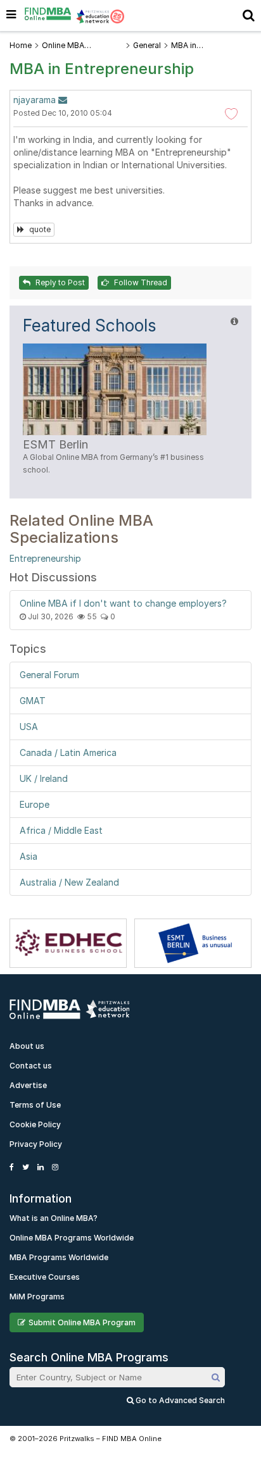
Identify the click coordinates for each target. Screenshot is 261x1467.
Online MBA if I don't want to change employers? (123, 603)
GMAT (33, 700)
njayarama (34, 99)
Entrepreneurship (45, 558)
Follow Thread (139, 282)
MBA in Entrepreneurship (202, 45)
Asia (28, 856)
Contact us (31, 1065)
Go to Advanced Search (179, 1400)
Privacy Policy (36, 1144)
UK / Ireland (44, 778)
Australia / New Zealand (69, 882)
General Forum (49, 674)
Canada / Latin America (68, 752)
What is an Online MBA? (54, 1218)
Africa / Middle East (61, 830)
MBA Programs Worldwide (59, 1257)
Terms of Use (35, 1105)
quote (39, 229)
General (147, 45)
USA (29, 726)
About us (27, 1046)
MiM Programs (37, 1296)
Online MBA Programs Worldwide (72, 1237)
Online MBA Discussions (64, 45)
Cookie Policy (35, 1124)
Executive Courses (45, 1277)
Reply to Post (59, 282)
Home (21, 45)
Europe (34, 804)
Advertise (28, 1085)
